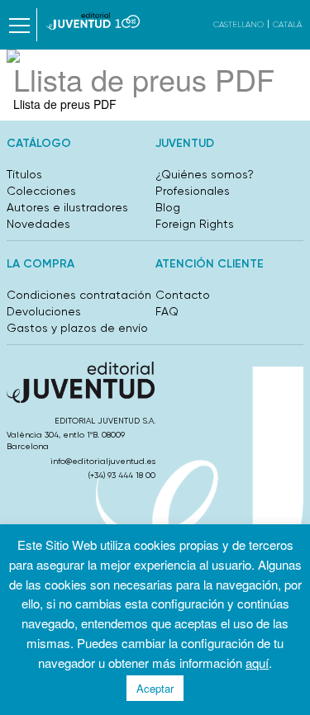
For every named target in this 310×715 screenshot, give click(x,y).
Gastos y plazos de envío (77, 327)
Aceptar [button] (155, 688)
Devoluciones (44, 311)
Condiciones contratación (79, 294)
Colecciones (41, 190)
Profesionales (192, 190)
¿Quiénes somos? (204, 174)
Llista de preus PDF (65, 104)
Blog (167, 207)
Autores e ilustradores (67, 207)
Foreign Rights (194, 223)
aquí (257, 662)
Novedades (38, 223)
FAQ (167, 311)
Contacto (182, 294)
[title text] (93, 21)
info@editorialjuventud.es (102, 461)
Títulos (24, 174)
